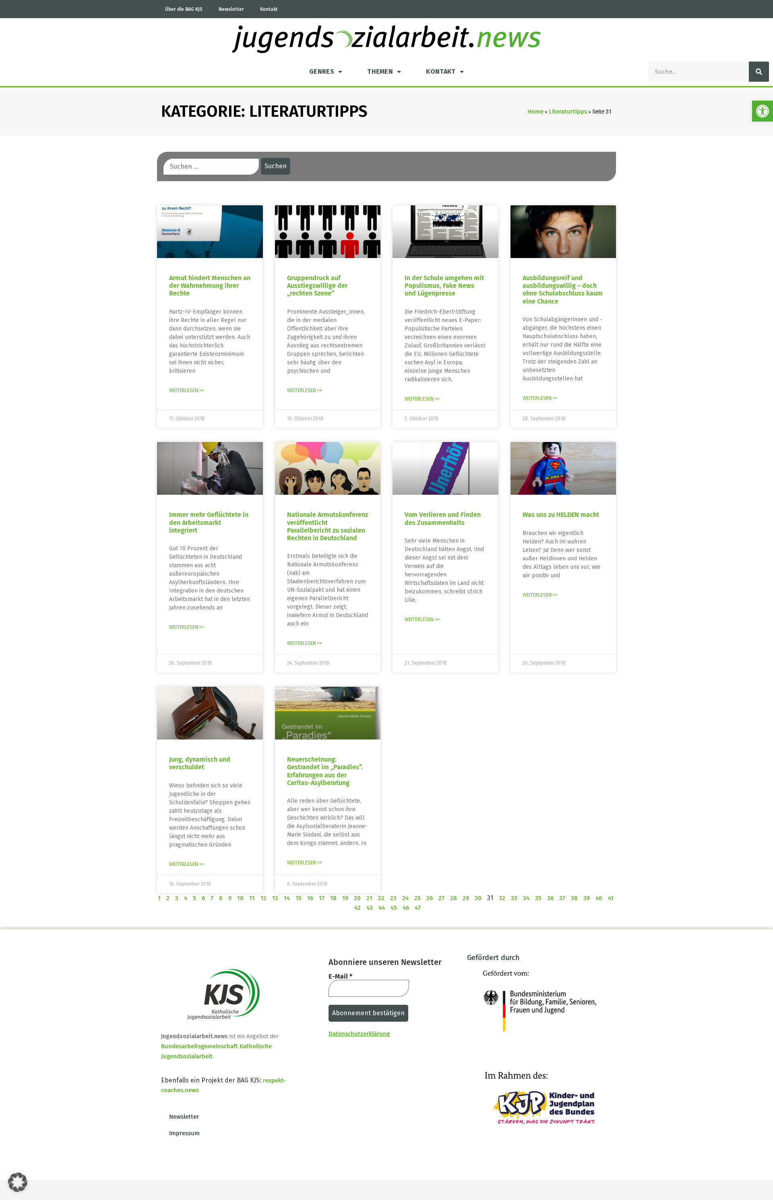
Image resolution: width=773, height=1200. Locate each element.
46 (406, 907)
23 (393, 898)
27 (441, 898)
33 (514, 898)
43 (369, 907)
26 (429, 898)
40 (598, 898)
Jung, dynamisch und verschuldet (199, 763)
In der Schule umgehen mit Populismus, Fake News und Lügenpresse (444, 285)
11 (252, 898)
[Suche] (759, 72)
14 (287, 898)
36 (550, 898)
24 (405, 898)
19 (345, 898)
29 (466, 898)
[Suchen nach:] (211, 166)
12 (263, 898)
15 (299, 898)
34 (526, 898)
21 (369, 898)
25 (417, 898)
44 (381, 907)
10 (240, 898)
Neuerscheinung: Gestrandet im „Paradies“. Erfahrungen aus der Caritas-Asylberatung (325, 771)
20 (357, 898)
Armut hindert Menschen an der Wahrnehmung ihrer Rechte (209, 285)
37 (562, 898)
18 (333, 898)
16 (310, 898)
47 (418, 907)
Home (535, 111)
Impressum (184, 1133)
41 (611, 898)
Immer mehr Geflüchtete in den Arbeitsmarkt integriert (208, 522)
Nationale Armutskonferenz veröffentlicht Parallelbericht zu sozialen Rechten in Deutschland (327, 526)
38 (574, 898)
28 (453, 898)
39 (586, 898)
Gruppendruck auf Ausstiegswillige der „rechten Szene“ (317, 285)
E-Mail (340, 976)
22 (381, 898)
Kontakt (269, 9)
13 (275, 898)
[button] (762, 111)
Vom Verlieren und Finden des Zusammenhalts (443, 518)
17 (321, 898)
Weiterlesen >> (186, 390)
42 (357, 907)
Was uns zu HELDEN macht (561, 514)
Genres (321, 71)
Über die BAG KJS (184, 9)
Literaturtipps (568, 111)
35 (538, 898)
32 (502, 898)
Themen (380, 71)
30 (478, 898)
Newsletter (231, 9)
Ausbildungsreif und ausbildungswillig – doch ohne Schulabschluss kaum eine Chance (563, 289)
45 (394, 907)
